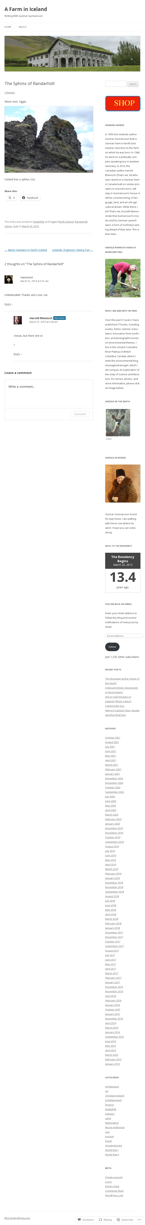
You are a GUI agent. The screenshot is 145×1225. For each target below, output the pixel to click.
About (23, 27)
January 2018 (112, 928)
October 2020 (112, 787)
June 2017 (110, 959)
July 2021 (110, 746)
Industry (110, 1113)
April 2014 (110, 1023)
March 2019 (111, 869)
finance (109, 1104)
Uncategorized (113, 1145)
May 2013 (110, 1045)
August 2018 (112, 896)
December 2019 (114, 828)
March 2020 (111, 814)
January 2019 (112, 878)
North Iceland (66, 221)
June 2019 (110, 855)
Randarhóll (81, 221)
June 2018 (110, 905)
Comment (80, 414)
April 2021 (110, 760)
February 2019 (113, 873)
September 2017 (114, 946)
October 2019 (112, 837)
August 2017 (112, 950)
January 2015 (112, 1014)
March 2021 (111, 764)
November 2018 (114, 887)
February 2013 (113, 1059)
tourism (109, 1136)
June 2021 (110, 751)
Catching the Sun (114, 706)
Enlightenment (113, 1100)
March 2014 (111, 1027)
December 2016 (114, 987)
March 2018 (111, 919)
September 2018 (114, 891)
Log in (108, 1181)
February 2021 (113, 769)
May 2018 (110, 910)
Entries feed (112, 1186)
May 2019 (110, 860)
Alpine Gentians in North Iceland (26, 250)
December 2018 (114, 882)
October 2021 (112, 737)
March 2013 (111, 1055)
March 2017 (111, 973)
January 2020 (112, 823)
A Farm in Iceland (26, 9)
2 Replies (10, 92)
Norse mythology (115, 1127)
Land (108, 1118)
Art (106, 1091)
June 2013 (110, 1041)
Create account (114, 1177)
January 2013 (112, 1064)
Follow (112, 646)
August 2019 (112, 846)
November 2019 (114, 832)
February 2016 (113, 1000)
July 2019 (110, 851)
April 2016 (110, 996)
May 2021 (110, 755)
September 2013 (114, 1036)
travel (108, 1141)
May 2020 (110, 805)
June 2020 (110, 801)
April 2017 (110, 968)
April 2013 (110, 1050)
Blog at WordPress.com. (17, 1218)
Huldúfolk (38, 221)
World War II (112, 1154)
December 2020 (114, 778)
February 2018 (113, 923)
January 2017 (112, 982)
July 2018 (110, 900)
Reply (8, 304)
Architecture (112, 1086)
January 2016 (112, 1005)
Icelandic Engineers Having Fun (72, 250)
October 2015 (112, 1009)
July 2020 (110, 796)
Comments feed (114, 1191)
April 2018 (110, 914)
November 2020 (114, 783)
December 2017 (114, 932)
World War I (111, 1150)
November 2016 (114, 991)
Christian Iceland (114, 1095)
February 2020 (113, 819)
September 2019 (114, 842)
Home (8, 27)
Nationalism (112, 1123)
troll (15, 226)
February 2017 (113, 978)
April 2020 (110, 810)
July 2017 (110, 955)
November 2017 (114, 937)
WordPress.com (114, 1195)
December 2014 (114, 1018)
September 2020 (114, 792)
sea (107, 1132)
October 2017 (112, 941)
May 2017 (110, 964)
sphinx (8, 226)
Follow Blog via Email (118, 604)
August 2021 (112, 742)
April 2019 (110, 864)
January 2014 (112, 1032)
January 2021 (112, 774)
